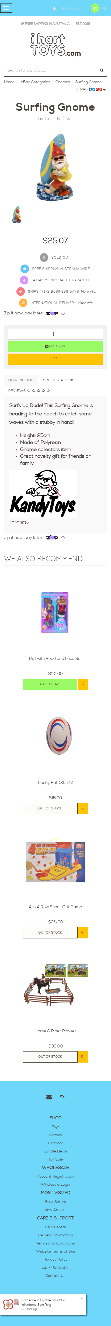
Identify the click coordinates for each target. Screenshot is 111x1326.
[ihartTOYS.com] (55, 43)
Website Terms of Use (55, 1251)
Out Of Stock (50, 808)
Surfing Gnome (88, 82)
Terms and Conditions (55, 1243)
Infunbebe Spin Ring (36, 1305)
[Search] (102, 70)
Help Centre (55, 1227)
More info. (88, 292)
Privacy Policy (55, 1259)
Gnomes (63, 82)
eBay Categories (35, 82)
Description (21, 380)
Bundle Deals (55, 1151)
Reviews (17, 391)
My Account (70, 8)
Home (9, 82)
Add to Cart (50, 684)
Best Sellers (55, 1201)
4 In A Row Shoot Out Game (55, 907)
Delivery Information (55, 1235)
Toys (56, 1127)
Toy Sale (55, 1159)
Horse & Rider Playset (55, 1031)
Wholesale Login (55, 1184)
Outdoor (55, 1143)
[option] (55, 167)
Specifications (59, 380)
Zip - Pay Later (55, 1267)
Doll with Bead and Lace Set (55, 658)
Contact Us (55, 1275)
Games (55, 1135)
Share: (83, 89)
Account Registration (55, 1176)
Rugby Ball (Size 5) (55, 782)
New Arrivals (55, 1210)
